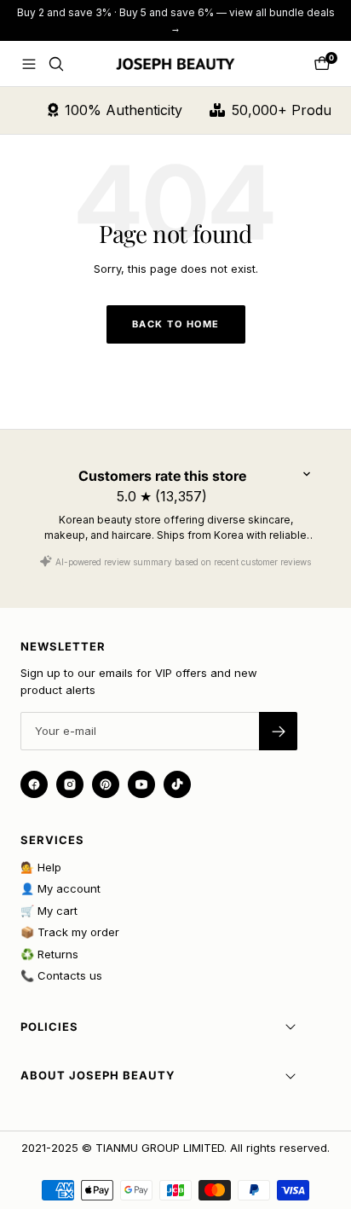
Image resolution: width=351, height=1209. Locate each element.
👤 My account (60, 888)
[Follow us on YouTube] (141, 784)
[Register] (278, 731)
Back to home (176, 324)
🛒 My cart (49, 910)
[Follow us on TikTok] (177, 784)
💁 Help (40, 867)
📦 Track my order (69, 932)
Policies (49, 1026)
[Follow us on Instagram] (69, 784)
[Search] (56, 63)
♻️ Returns (49, 954)
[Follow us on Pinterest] (105, 784)
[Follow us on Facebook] (34, 784)
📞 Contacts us (61, 975)
